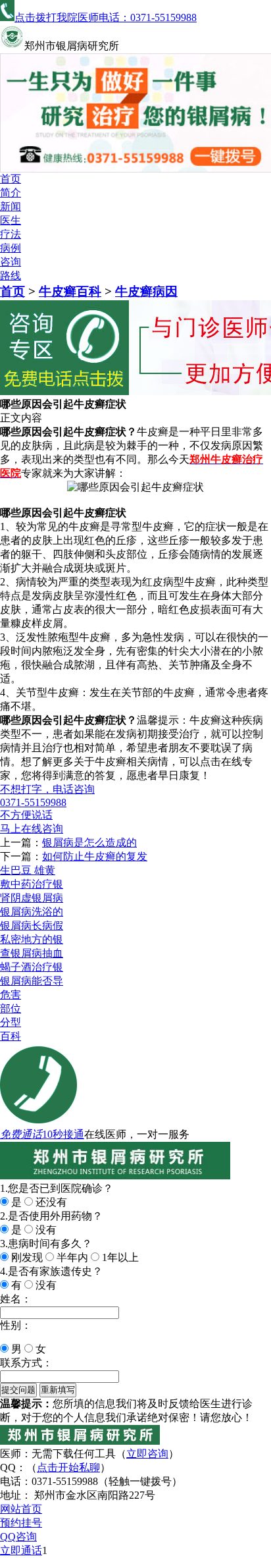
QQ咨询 (18, 1536)
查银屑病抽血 (31, 953)
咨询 (10, 261)
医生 (10, 220)
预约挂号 (21, 1522)
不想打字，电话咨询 (47, 789)
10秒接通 (63, 1134)
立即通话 (21, 1550)
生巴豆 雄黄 (27, 870)
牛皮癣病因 (146, 291)
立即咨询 (147, 1453)
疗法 (10, 234)
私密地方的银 (31, 939)
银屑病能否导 (31, 980)
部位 (10, 1008)
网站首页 (21, 1509)
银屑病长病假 (31, 925)
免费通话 (21, 1134)
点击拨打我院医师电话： (105, 17)
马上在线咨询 (31, 828)
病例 (10, 248)
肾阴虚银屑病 (31, 897)
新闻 (10, 206)
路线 (10, 275)
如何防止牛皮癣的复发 (94, 856)
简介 (10, 192)
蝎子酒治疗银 (31, 967)
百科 (10, 1036)
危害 (10, 994)
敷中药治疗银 (31, 884)
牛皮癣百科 (70, 291)
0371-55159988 (33, 802)
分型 (10, 1022)
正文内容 (21, 417)
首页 (10, 178)
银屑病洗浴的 (31, 911)
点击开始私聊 (68, 1467)
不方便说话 (26, 814)
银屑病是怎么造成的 (89, 842)
